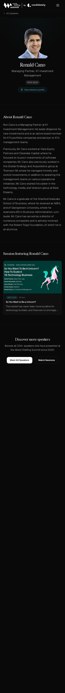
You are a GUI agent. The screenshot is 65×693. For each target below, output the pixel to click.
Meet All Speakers (19, 360)
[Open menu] (57, 5)
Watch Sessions (46, 360)
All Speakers (12, 13)
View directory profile (34, 89)
